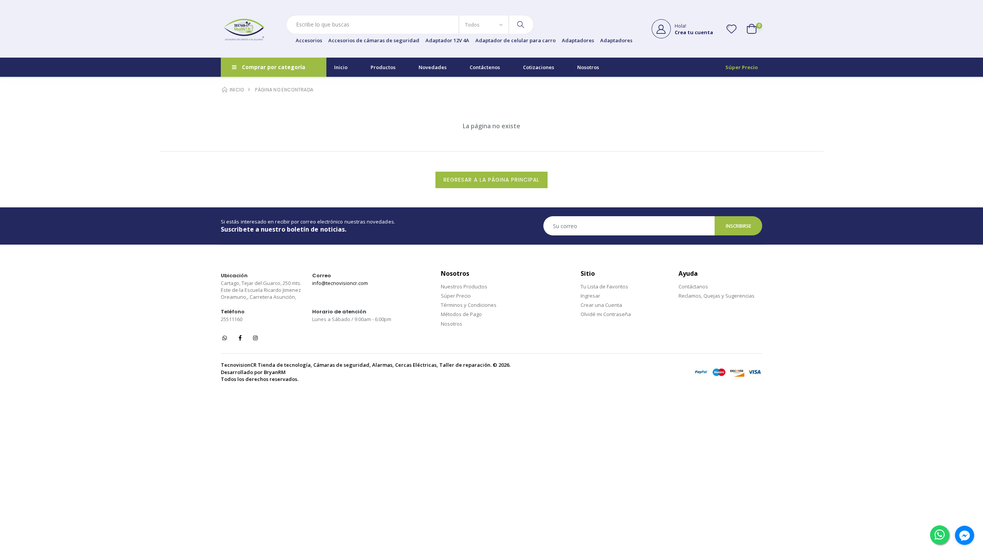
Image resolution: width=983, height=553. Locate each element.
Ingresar (590, 295)
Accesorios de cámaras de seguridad (373, 40)
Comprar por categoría (273, 67)
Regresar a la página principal (491, 180)
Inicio (341, 67)
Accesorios (309, 40)
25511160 (231, 319)
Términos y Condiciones (468, 304)
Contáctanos (693, 286)
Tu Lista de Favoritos (604, 286)
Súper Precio (741, 67)
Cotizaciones (538, 67)
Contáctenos (485, 67)
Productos (383, 67)
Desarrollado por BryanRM (253, 372)
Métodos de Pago (461, 314)
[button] (754, 29)
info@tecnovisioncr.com (340, 283)
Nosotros (588, 67)
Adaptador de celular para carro (515, 40)
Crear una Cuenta (601, 304)
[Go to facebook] (964, 535)
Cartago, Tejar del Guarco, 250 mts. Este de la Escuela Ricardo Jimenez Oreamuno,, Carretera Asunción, (261, 290)
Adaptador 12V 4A (447, 40)
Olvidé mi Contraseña (606, 314)
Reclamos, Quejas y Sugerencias (717, 295)
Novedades (433, 67)
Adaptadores (578, 40)
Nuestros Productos (464, 286)
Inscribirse (738, 226)
